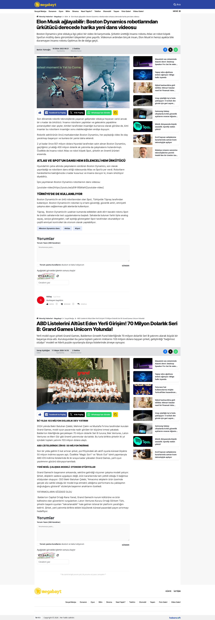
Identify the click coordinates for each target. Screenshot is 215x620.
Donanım (52, 11)
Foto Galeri (126, 11)
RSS (39, 617)
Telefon (97, 11)
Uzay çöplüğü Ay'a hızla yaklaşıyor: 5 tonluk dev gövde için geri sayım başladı (165, 101)
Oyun (61, 11)
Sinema (75, 11)
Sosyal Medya (40, 11)
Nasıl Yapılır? (86, 11)
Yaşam (116, 11)
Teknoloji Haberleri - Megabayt (50, 17)
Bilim (68, 11)
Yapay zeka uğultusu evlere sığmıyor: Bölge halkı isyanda (164, 75)
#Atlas (67, 228)
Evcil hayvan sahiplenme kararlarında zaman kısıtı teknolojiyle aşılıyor (166, 140)
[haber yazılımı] (175, 617)
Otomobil (107, 11)
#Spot (77, 228)
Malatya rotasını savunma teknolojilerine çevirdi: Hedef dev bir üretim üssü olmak (166, 153)
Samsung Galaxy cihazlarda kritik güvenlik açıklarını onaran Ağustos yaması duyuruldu (166, 114)
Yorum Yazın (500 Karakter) (48, 243)
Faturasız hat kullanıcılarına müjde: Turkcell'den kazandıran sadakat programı (165, 390)
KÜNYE (168, 591)
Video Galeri (138, 11)
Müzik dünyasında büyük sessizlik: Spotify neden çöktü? (166, 126)
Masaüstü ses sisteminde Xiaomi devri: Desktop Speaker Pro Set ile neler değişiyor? (166, 62)
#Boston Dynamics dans (49, 228)
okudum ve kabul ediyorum (62, 265)
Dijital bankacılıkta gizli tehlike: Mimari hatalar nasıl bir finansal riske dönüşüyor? (165, 88)
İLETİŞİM (177, 591)
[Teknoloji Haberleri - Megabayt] (48, 591)
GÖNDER (125, 265)
